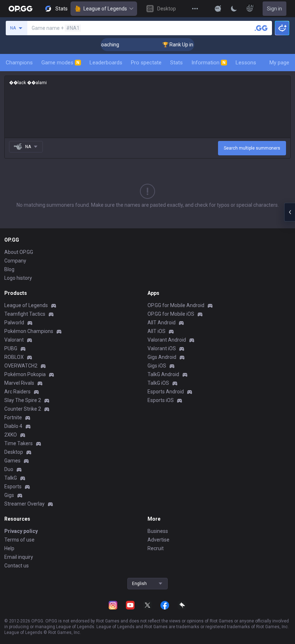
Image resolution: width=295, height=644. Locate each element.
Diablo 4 (13, 426)
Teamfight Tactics (24, 314)
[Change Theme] (234, 8)
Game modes (60, 62)
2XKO (10, 435)
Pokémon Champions (28, 331)
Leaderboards (106, 62)
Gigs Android (162, 357)
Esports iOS (161, 400)
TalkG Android (163, 374)
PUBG (10, 348)
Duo (8, 469)
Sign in (274, 9)
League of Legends (105, 9)
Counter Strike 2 (22, 409)
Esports (13, 486)
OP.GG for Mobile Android (176, 305)
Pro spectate (146, 62)
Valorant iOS (162, 348)
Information (208, 62)
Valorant (14, 340)
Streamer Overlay (24, 504)
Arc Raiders (17, 391)
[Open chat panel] (289, 212)
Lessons (246, 62)
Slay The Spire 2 (22, 400)
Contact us (16, 565)
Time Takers (18, 443)
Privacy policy (21, 531)
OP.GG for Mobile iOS (171, 314)
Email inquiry (18, 557)
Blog (9, 269)
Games (12, 460)
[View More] (195, 8)
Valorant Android (167, 340)
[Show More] (218, 8)
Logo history (18, 278)
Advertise (158, 540)
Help (9, 548)
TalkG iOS (158, 383)
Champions (19, 62)
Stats (176, 62)
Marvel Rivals (19, 383)
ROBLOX (14, 357)
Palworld (14, 322)
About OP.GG (18, 252)
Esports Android (166, 391)
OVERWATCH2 (20, 366)
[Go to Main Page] (20, 8)
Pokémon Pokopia (25, 374)
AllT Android (162, 322)
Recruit (156, 548)
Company (15, 261)
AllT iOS (156, 331)
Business (158, 531)
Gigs (9, 495)
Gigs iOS (157, 366)
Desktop (13, 452)
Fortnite (13, 417)
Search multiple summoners (252, 148)
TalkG (10, 478)
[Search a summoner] (261, 28)
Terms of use (19, 540)
